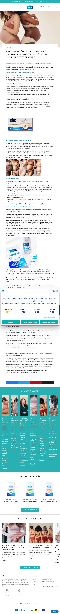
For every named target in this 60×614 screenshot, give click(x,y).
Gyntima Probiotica (11, 499)
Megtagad (10, 322)
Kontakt (34, 581)
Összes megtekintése (30, 509)
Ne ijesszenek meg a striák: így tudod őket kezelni (14, 426)
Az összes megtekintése (30, 567)
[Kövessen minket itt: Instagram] (7, 599)
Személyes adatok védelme (48, 581)
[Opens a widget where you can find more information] (54, 611)
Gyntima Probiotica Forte (30, 499)
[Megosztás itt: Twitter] (24, 382)
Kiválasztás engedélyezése (30, 322)
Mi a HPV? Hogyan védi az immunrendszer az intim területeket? (13, 547)
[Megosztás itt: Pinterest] (36, 382)
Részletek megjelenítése (49, 317)
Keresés (43, 584)
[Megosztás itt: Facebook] (12, 382)
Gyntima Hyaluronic (49, 499)
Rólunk (34, 579)
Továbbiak (4, 468)
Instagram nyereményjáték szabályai (50, 586)
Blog (34, 584)
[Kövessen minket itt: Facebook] (3, 599)
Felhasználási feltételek (47, 579)
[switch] (23, 312)
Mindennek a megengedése (49, 322)
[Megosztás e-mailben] (48, 382)
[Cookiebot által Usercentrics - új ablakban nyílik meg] (52, 291)
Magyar (50, 6)
